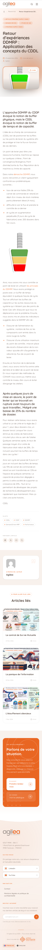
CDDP (16, 520)
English (22, 945)
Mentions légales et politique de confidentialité (16, 894)
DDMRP (26, 520)
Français (10, 945)
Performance (28, 524)
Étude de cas (26, 23)
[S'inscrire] (36, 916)
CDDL (7, 520)
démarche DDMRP (21, 174)
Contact (7, 889)
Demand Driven (10, 23)
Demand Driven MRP (11, 524)
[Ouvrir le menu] (37, 4)
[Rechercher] (31, 4)
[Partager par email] (16, 540)
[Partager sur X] (10, 540)
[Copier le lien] (22, 540)
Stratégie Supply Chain (14, 27)
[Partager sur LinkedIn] (5, 540)
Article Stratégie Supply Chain (16, 19)
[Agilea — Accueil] (9, 4)
